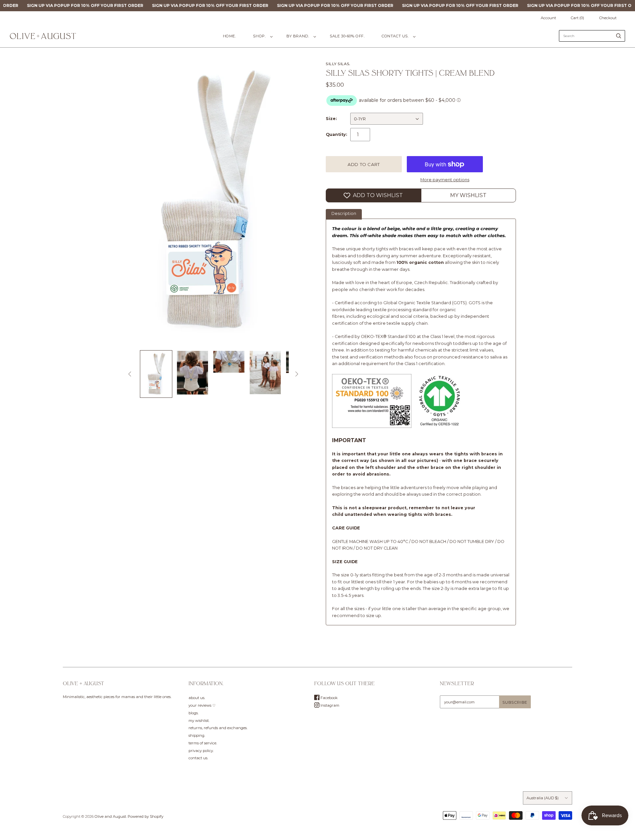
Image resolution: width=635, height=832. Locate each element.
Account (548, 18)
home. (229, 36)
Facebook (328, 697)
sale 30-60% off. (347, 36)
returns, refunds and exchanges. (218, 728)
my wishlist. (199, 720)
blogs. (193, 713)
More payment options (444, 179)
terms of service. (203, 743)
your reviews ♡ (202, 705)
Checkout (607, 18)
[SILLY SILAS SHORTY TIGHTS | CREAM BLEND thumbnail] (156, 374)
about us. (197, 697)
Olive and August (110, 816)
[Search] (618, 36)
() (577, 18)
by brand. (297, 36)
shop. (259, 36)
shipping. (197, 735)
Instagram (329, 705)
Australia (543, 798)
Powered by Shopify (145, 816)
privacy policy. (201, 750)
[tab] (344, 214)
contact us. (395, 36)
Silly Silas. (338, 64)
